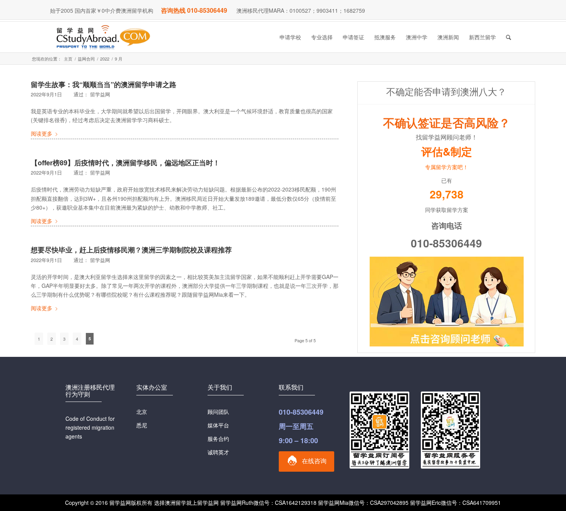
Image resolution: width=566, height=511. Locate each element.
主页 (68, 59)
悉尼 (141, 425)
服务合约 (218, 438)
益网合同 (86, 59)
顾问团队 (218, 411)
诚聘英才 (218, 452)
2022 (104, 59)
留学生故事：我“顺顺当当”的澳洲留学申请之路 (103, 84)
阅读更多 (41, 133)
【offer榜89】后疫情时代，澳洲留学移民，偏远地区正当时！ (125, 163)
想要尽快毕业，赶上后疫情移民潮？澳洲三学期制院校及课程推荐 (131, 250)
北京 (141, 411)
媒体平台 (218, 425)
